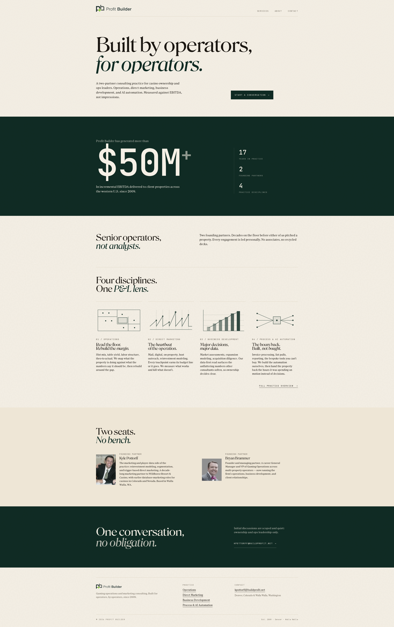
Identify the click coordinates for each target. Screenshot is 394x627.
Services (263, 11)
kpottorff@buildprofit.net (250, 589)
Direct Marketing (193, 594)
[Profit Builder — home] (113, 8)
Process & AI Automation (198, 605)
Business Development (196, 600)
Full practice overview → (278, 386)
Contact (293, 11)
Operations (189, 589)
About (278, 11)
